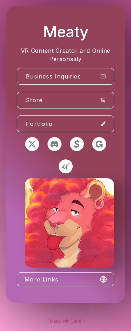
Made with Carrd (65, 321)
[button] (65, 76)
